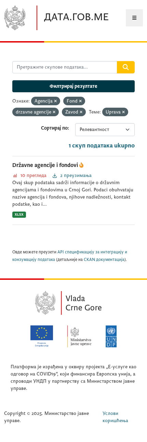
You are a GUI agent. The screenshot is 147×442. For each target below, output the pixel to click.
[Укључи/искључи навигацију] (134, 17)
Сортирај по (54, 128)
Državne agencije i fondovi (45, 165)
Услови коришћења (115, 416)
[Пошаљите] (126, 67)
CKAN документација (104, 259)
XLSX (19, 214)
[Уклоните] (55, 101)
